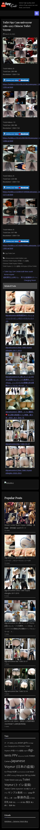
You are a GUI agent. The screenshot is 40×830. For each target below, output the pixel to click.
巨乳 (6, 801)
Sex (5, 775)
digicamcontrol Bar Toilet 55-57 (18, 444)
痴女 (28, 801)
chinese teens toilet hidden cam (16, 258)
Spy (29, 775)
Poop (9, 771)
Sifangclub (20, 775)
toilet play (18, 780)
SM (26, 775)
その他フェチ (29, 789)
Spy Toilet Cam (10, 253)
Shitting (13, 775)
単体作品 (23, 797)
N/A (5, 772)
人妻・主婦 (13, 798)
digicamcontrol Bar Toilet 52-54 (16, 691)
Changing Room (13, 746)
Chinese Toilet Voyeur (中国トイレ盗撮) (16, 261)
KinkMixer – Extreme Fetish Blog (16, 821)
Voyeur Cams (9, 788)
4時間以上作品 (13, 743)
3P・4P (6, 743)
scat (14, 771)
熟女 (24, 802)
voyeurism (19, 789)
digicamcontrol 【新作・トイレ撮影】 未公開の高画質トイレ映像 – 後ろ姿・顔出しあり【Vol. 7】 (20, 415)
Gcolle (26, 756)
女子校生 (32, 798)
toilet (33, 775)
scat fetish (30, 772)
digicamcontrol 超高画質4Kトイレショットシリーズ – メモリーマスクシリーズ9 (20, 318)
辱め (14, 805)
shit (9, 775)
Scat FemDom (21, 772)
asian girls (23, 742)
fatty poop (21, 756)
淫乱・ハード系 (17, 802)
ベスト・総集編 (27, 793)
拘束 (10, 802)
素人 (32, 802)
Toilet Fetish (9, 780)
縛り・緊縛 (8, 805)
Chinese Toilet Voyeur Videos (12, 263)
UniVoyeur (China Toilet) (28, 266)
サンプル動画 (15, 792)
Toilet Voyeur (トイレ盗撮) (11, 266)
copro (26, 751)
